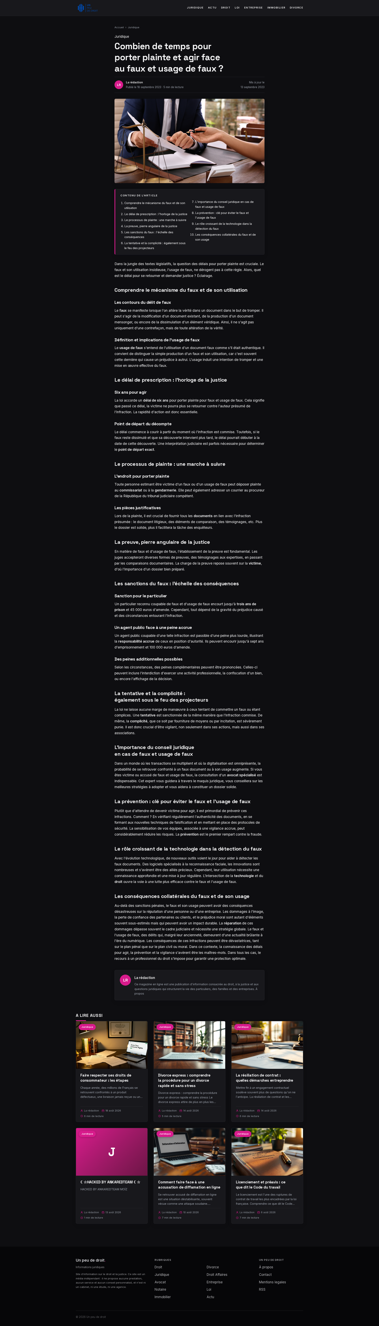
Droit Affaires (217, 1275)
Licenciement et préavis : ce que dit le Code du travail (260, 1185)
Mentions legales (272, 1282)
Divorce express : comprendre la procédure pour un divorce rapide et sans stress (184, 1080)
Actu (212, 7)
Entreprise (253, 7)
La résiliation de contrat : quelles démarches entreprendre (264, 1078)
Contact (265, 1275)
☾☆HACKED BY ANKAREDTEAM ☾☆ (110, 1182)
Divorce (296, 7)
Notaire (160, 1289)
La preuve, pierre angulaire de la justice (150, 226)
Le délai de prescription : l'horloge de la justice (155, 214)
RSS (262, 1289)
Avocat (160, 1282)
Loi (237, 7)
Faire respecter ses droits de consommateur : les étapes (105, 1078)
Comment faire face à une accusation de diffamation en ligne (189, 1185)
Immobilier (276, 7)
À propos (266, 1267)
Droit (226, 7)
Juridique (195, 7)
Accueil (119, 27)
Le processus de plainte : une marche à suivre (155, 220)
